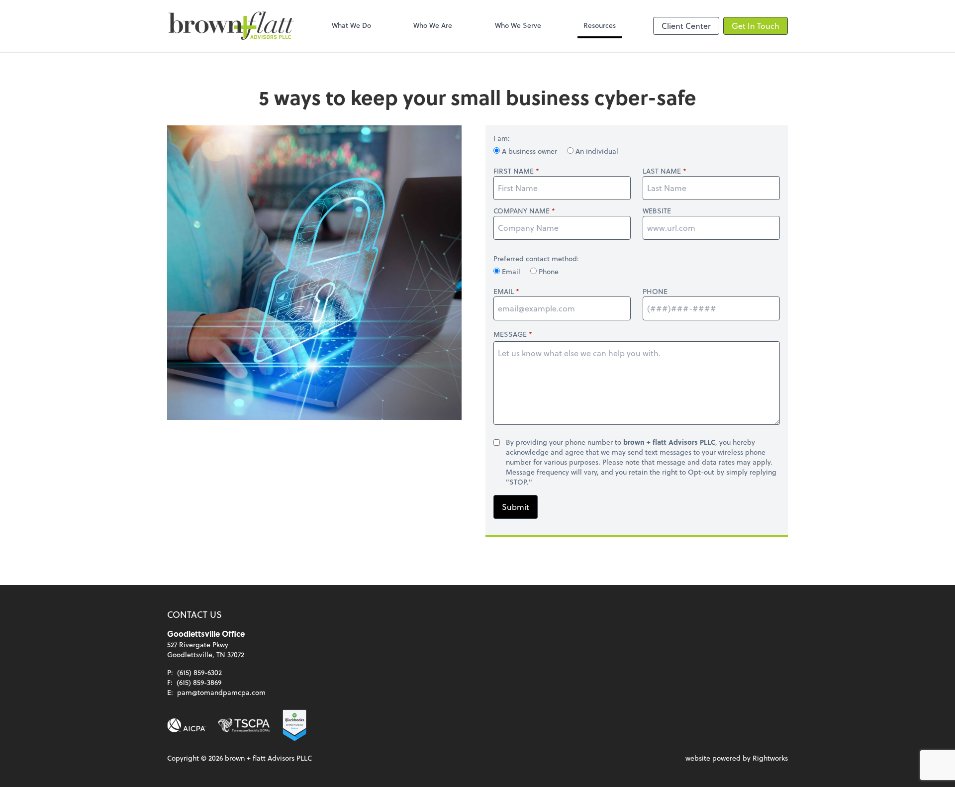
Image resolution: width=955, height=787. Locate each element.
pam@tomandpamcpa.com (221, 692)
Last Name (662, 171)
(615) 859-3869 (199, 682)
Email (511, 271)
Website (657, 211)
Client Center (686, 25)
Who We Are (432, 25)
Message (510, 334)
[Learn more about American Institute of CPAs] (186, 725)
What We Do (351, 25)
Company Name (521, 211)
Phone (548, 271)
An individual (595, 151)
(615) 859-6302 (199, 672)
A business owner (529, 151)
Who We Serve (518, 25)
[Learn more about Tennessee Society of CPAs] (244, 725)
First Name (513, 171)
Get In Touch (755, 25)
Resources (599, 25)
